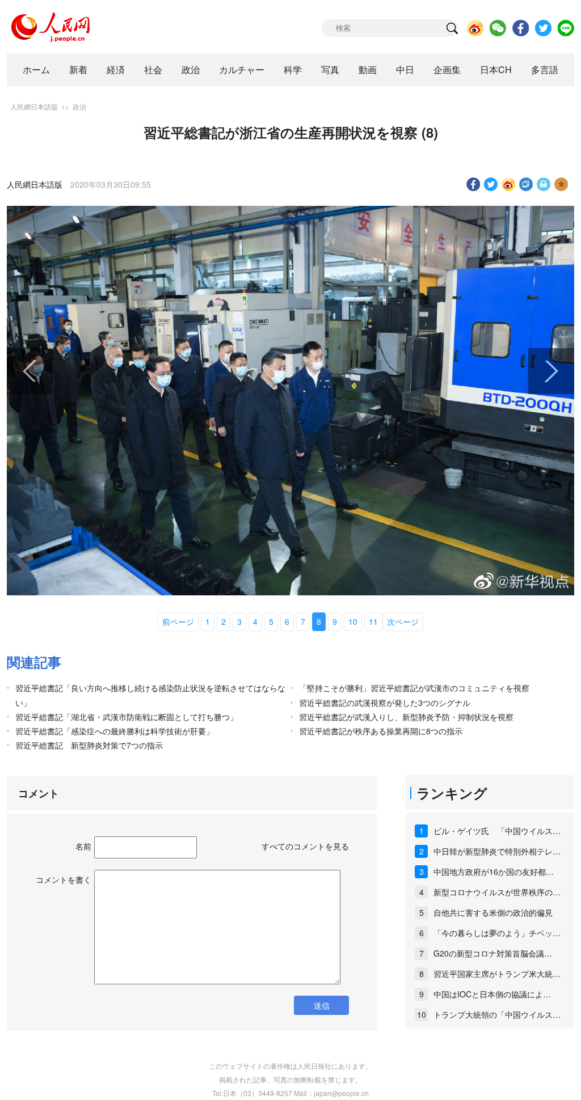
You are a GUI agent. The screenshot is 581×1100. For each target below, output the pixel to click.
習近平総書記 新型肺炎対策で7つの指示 (89, 745)
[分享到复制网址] (526, 184)
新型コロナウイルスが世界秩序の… (497, 892)
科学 (293, 69)
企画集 (447, 69)
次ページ (403, 621)
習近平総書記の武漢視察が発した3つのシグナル (384, 702)
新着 (78, 69)
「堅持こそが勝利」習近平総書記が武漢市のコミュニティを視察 (414, 687)
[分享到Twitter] (491, 184)
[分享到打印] (544, 184)
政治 (191, 69)
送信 (322, 1005)
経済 (116, 69)
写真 (330, 69)
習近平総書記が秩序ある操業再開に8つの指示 (380, 731)
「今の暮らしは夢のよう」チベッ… (497, 932)
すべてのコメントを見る (305, 846)
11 (373, 621)
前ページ (178, 621)
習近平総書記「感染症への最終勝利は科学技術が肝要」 (114, 731)
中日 (405, 69)
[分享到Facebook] (473, 184)
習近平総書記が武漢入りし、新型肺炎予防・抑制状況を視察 (406, 716)
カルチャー (241, 69)
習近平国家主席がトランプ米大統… (497, 973)
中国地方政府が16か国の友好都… (493, 871)
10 (352, 621)
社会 (153, 69)
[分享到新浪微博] (509, 184)
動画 (368, 69)
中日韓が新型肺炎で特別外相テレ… (497, 851)
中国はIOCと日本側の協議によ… (492, 994)
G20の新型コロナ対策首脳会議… (492, 953)
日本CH (496, 69)
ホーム (36, 69)
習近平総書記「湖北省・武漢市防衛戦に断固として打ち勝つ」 (126, 716)
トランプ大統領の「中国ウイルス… (497, 1014)
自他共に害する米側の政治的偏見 (493, 912)
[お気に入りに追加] (561, 184)
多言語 (544, 69)
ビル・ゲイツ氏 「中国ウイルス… (497, 830)
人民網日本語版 (34, 106)
